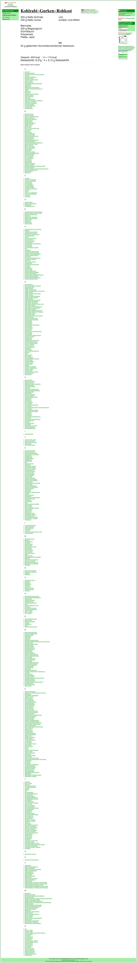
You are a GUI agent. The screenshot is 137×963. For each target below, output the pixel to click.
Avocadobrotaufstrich (30, 105)
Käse (26, 462)
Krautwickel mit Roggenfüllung (32, 497)
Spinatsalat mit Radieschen (31, 764)
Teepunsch (27, 784)
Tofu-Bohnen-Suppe (30, 796)
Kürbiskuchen (28, 512)
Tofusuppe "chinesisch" (30, 826)
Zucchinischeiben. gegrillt (31, 940)
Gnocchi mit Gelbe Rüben (31, 343)
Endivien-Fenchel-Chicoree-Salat (33, 213)
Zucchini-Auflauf (29, 934)
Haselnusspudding (29, 395)
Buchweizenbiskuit (29, 165)
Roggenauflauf (28, 657)
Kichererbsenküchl (29, 470)
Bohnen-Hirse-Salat (30, 146)
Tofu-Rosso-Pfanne (29, 813)
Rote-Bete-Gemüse (29, 675)
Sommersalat (28, 745)
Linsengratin (28, 529)
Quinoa (26, 625)
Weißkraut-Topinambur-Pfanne (32, 900)
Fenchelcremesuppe (30, 241)
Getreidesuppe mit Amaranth (32, 340)
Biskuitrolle (27, 131)
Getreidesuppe (28, 339)
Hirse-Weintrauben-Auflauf (31, 410)
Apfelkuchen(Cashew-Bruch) (32, 87)
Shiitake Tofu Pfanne (30, 737)
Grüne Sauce (28, 356)
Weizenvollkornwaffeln (30, 909)
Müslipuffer (27, 565)
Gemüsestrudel (28, 329)
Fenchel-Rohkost (29, 239)
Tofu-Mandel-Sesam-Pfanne (32, 808)
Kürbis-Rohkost (28, 509)
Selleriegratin (28, 729)
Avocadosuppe (28, 107)
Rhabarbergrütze (29, 645)
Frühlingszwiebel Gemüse (31, 279)
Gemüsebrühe (28, 321)
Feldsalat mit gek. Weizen (31, 232)
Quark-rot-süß (28, 620)
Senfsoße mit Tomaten (30, 733)
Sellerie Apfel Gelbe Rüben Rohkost (34, 726)
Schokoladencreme (29, 713)
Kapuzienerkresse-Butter (31, 453)
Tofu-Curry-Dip (28, 804)
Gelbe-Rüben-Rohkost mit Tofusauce (34, 312)
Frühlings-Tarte (28, 269)
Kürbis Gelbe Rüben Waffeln (32, 504)
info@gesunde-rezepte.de (68, 960)
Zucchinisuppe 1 (29, 944)
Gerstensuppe (28, 338)
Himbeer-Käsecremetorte (31, 397)
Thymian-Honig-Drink (30, 786)
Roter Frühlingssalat (30, 684)
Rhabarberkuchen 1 (30, 648)
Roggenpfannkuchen (30, 658)
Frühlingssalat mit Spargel (31, 276)
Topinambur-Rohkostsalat (31, 846)
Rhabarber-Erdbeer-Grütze (31, 640)
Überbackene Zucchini (30, 854)
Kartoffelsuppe (28, 461)
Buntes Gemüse (29, 171)
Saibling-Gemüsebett (30, 691)
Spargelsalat (28, 754)
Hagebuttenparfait (29, 392)
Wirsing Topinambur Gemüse (32, 914)
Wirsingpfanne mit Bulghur (31, 922)
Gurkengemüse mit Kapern (31, 372)
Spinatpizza (28, 762)
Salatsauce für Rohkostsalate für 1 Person (35, 693)
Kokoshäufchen (29, 484)
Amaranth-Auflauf (29, 78)
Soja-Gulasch (28, 742)
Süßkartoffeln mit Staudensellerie (33, 775)
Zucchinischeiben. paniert (31, 942)
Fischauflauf (28, 250)
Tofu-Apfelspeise (29, 795)
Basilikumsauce (29, 120)
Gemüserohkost (29, 327)
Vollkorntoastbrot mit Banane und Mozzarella (36, 883)
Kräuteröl (27, 493)
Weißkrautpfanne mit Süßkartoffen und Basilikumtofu (38, 902)
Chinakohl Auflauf (29, 186)
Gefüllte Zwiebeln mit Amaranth (32, 300)
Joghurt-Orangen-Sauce (31, 442)
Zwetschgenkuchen (29, 952)
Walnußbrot (27, 893)
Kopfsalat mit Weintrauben (31, 487)
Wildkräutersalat (29, 913)
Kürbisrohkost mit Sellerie (31, 517)
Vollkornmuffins (28, 874)
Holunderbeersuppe (30, 427)
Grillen (26, 353)
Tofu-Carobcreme (29, 801)
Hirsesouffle (28, 424)
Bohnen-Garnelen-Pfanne (31, 144)
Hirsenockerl (28, 418)
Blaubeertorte (28, 132)
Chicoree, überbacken (30, 181)
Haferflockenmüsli (29, 382)
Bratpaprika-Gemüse (30, 152)
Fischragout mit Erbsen (30, 259)
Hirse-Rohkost (28, 408)
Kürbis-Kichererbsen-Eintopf (32, 508)
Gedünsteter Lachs (29, 287)
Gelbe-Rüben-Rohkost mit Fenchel (33, 310)
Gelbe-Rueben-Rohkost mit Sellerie (34, 315)
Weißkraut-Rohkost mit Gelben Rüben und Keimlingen (38, 898)
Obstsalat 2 (27, 582)
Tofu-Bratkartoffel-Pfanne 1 (31, 797)
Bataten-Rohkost (29, 124)
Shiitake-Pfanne (29, 738)
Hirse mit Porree (29, 402)
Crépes (26, 191)
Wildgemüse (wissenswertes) (32, 911)
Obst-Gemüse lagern (30, 580)
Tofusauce (27, 822)
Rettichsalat (28, 637)
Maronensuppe (28, 552)
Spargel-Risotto (29, 751)
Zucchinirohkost (29, 938)
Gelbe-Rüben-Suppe (30, 313)
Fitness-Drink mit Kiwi (30, 262)
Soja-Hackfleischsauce (30, 743)
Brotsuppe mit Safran (30, 163)
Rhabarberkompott (29, 646)
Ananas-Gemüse (29, 82)
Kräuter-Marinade (29, 488)
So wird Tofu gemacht (30, 739)
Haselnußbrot (28, 393)
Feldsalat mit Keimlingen (31, 233)
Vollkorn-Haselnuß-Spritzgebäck (33, 869)
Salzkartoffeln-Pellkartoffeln (31, 695)
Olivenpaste (28, 586)
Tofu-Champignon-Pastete (31, 803)
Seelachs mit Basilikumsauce (32, 721)
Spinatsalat (27, 763)
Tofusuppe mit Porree (30, 829)
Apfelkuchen (28, 86)
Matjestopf (27, 558)
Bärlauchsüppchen (29, 118)
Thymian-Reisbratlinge (30, 787)
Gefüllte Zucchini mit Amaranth (32, 296)
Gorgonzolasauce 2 (30, 347)
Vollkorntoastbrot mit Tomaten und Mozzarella (36, 887)
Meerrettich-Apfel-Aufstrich (31, 559)
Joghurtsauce (28, 443)
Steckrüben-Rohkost (30, 768)
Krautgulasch (28, 496)
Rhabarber (27, 639)
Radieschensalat (29, 635)
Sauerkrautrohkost (29, 706)
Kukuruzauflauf (28, 501)
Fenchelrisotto (28, 245)
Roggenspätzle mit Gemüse (32, 662)
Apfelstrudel (28, 91)
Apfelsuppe (27, 92)
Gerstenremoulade (29, 336)
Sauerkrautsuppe (29, 707)
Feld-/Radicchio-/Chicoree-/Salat (33, 229)
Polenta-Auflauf (28, 610)
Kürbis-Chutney (29, 506)
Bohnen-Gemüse (29, 145)
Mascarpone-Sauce (30, 553)
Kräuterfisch (28, 491)
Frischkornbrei (28, 263)
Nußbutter (27, 573)
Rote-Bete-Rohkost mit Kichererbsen (34, 682)
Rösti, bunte (28, 669)
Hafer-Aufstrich (28, 380)
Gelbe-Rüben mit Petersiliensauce (33, 306)
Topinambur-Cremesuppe (31, 840)
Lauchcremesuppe (29, 526)
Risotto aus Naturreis (30, 653)
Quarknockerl (28, 624)
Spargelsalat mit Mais (30, 755)
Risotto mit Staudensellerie (31, 654)
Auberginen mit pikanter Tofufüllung (34, 100)
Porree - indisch (29, 612)
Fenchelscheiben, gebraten (31, 247)
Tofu (26, 791)
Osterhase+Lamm (29, 588)
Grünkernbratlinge (29, 361)
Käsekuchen (28, 465)
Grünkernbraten (29, 360)
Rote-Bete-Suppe (29, 683)
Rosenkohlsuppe (29, 667)
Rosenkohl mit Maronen (31, 665)
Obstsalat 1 (27, 581)
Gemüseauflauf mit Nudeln (31, 319)
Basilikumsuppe (29, 122)
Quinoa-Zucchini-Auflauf (31, 626)
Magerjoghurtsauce (29, 539)
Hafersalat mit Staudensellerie (32, 390)
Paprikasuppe (28, 599)
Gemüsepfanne (28, 323)
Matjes (26, 554)
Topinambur (28, 839)
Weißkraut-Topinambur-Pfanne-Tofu (34, 901)
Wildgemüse (28, 910)
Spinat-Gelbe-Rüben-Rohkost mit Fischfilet (35, 759)
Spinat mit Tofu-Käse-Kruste (32, 758)
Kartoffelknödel (28, 457)
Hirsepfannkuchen (29, 420)
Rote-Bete (27, 673)
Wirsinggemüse (29, 916)
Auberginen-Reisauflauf (31, 103)
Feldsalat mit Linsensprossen (32, 234)
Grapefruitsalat (28, 349)
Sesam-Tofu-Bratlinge (30, 734)
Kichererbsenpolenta (30, 471)
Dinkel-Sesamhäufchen (31, 203)
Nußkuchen (27, 574)
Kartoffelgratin (28, 456)
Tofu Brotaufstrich (29, 792)
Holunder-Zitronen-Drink (31, 425)
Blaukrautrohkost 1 (29, 137)
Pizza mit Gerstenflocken (31, 609)
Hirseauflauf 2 (28, 414)
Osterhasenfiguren (29, 589)
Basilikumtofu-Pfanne (30, 123)
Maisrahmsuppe (29, 541)
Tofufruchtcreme (29, 818)
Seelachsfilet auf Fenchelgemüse (33, 723)
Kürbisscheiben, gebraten (31, 518)
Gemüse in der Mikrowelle (31, 318)
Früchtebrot (27, 267)
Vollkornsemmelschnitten (31, 878)
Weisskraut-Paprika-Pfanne (31, 907)
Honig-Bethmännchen (30, 428)
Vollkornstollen (28, 881)
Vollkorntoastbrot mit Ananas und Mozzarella (36, 882)
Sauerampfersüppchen (30, 702)
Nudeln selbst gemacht (30, 570)
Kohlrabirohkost (29, 482)
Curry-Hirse (27, 196)
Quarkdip (27, 623)
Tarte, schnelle (28, 783)
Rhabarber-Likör (29, 643)
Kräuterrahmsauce (29, 495)
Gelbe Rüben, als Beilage (31, 302)
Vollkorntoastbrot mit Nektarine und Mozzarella (36, 886)
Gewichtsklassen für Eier (31, 342)
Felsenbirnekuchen (29, 235)
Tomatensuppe (28, 838)
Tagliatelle (27, 782)
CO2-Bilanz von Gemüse (31, 188)
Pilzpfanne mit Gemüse (30, 608)
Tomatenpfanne (29, 834)
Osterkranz (27, 590)
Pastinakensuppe (29, 601)
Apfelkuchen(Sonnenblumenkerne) (33, 88)
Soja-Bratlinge (28, 741)
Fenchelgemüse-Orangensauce (33, 243)
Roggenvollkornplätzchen (31, 663)
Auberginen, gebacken (30, 102)
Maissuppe (27, 542)
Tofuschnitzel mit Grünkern (31, 825)
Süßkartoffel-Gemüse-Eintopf (32, 772)
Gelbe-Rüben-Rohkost (30, 309)
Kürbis (26, 502)
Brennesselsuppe (29, 155)
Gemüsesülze (28, 330)
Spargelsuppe (28, 756)
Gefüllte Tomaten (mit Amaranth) (33, 293)
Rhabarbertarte (28, 650)
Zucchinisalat (28, 939)
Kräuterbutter (28, 489)
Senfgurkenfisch (29, 732)
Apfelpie (27, 90)
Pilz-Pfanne (27, 606)
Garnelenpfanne (29, 284)
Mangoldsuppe (28, 549)
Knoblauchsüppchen (30, 478)
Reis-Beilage (28, 636)
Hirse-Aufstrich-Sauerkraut (31, 405)
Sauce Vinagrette (29, 699)
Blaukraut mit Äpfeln (30, 135)
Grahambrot (28, 348)
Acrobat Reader (88, 961)
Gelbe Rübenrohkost (30, 305)
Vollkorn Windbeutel (30, 868)
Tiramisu (27, 789)
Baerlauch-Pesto (29, 114)
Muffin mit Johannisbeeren (31, 562)
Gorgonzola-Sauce (29, 345)
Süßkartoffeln (28, 773)
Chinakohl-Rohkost (29, 187)
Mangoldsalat (28, 548)
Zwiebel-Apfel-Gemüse (30, 953)
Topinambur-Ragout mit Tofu (32, 843)
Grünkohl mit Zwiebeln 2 (31, 368)
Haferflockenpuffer (29, 385)
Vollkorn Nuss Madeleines (31, 866)
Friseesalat (27, 265)
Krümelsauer (28, 500)
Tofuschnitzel (28, 823)
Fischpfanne (28, 256)
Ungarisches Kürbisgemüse (32, 859)
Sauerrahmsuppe (29, 708)
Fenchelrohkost (28, 246)
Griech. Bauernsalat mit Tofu (32, 351)
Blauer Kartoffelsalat (30, 133)
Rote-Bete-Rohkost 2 (30, 680)
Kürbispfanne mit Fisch (30, 514)
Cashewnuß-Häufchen (30, 179)
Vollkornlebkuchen (29, 873)
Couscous (27, 190)
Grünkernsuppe (29, 364)
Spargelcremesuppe (30, 753)
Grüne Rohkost (28, 355)
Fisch (26, 249)
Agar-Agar (27, 72)
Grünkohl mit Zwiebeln (30, 366)
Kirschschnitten (28, 476)
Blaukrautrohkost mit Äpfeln (31, 140)
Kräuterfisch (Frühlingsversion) (32, 492)
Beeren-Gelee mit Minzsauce (32, 128)
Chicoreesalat (28, 182)
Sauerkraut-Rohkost (30, 704)
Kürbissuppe (28, 519)
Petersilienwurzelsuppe (31, 603)
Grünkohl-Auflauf (29, 369)
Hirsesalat (27, 422)
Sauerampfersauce (29, 700)
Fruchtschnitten (28, 268)
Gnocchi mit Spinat (29, 344)
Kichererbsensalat (29, 472)
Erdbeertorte (28, 221)
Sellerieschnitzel (29, 730)
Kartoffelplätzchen (29, 458)
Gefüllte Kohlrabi (29, 288)
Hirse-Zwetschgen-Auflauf (31, 411)
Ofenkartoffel (28, 584)
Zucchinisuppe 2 (29, 946)
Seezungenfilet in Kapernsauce (33, 724)
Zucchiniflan (28, 935)
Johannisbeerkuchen (30, 445)
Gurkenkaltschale (29, 373)
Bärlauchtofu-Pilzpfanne (31, 119)
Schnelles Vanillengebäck (31, 712)
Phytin (26, 604)
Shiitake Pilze (28, 736)
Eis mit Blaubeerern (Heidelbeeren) (34, 212)
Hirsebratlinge (28, 415)
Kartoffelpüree (28, 459)
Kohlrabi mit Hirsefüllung (31, 479)
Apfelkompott (28, 85)
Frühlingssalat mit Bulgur (31, 273)
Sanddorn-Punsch (29, 696)
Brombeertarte (28, 162)
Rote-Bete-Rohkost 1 (30, 679)
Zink (26, 929)
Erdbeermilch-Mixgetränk (31, 218)
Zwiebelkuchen (28, 955)
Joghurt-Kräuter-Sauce (30, 439)
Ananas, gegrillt (29, 81)
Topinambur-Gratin (29, 842)
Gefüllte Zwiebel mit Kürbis (31, 297)
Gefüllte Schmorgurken (30, 289)
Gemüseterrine (28, 332)
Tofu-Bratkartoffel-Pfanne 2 (31, 799)
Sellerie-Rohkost (29, 728)
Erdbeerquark (28, 219)
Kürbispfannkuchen (29, 515)
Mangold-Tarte (28, 545)
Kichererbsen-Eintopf (30, 467)
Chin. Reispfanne (29, 185)
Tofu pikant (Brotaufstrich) (31, 793)
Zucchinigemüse (29, 936)
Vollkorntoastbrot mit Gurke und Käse (34, 885)
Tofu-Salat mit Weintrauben (31, 814)
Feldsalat (27, 230)
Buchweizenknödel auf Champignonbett (35, 166)
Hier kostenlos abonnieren (125, 15)
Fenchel (27, 237)
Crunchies (27, 195)
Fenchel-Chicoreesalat (30, 238)
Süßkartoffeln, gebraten (30, 776)
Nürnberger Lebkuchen (30, 572)
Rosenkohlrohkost (29, 666)
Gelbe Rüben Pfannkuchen (31, 301)
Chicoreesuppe (28, 183)
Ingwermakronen (29, 434)
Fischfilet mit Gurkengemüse (32, 251)
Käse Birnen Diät (29, 463)
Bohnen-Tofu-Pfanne (30, 148)
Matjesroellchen (29, 555)
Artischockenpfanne (30, 99)
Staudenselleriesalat (30, 766)
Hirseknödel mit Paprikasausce (32, 416)
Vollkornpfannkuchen (30, 876)
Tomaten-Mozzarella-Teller (31, 832)
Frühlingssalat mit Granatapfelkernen (34, 275)
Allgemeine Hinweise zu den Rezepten (34, 74)
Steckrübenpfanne (29, 769)
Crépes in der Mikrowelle (31, 192)
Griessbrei (27, 352)
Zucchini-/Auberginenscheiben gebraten (35, 933)
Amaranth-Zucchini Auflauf (31, 79)
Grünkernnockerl (29, 362)
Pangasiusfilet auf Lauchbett (32, 596)
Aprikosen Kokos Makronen (32, 94)
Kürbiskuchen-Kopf (29, 513)
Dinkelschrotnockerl (30, 206)
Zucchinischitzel (29, 943)
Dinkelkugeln (28, 205)
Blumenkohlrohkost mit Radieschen (34, 142)
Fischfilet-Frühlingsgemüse (31, 255)
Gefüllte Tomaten (29, 292)
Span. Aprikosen (29, 746)
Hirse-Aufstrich (28, 403)
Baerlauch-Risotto (29, 115)
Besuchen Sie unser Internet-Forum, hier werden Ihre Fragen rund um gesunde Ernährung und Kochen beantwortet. (126, 48)
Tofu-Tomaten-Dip (29, 817)
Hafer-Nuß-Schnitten (30, 381)
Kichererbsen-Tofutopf (30, 469)
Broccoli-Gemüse (29, 157)
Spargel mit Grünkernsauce (31, 750)
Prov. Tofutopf (28, 613)
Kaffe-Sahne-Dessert (30, 450)
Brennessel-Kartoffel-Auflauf (32, 153)
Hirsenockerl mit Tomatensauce (33, 419)
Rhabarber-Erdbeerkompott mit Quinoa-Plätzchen (37, 641)
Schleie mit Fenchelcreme (31, 711)
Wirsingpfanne (28, 919)
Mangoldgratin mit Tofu (30, 546)
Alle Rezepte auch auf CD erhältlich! (125, 33)
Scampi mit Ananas (29, 709)
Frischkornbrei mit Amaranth (32, 264)
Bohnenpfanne (28, 149)
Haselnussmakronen (30, 394)
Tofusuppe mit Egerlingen (31, 827)
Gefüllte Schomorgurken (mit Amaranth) (35, 291)
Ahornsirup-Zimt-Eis (30, 73)
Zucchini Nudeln (29, 930)
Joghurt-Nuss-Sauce (30, 441)
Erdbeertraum (28, 222)
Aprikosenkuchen (29, 96)
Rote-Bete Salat (29, 674)
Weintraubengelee (29, 897)
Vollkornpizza (28, 877)
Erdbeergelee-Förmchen (31, 217)
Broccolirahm (28, 159)
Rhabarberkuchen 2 (30, 649)
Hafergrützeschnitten (30, 386)
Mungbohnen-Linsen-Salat (31, 563)
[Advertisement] (41, 4)
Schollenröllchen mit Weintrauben (33, 715)
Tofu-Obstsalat (28, 810)
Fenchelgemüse (29, 242)
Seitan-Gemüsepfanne (30, 725)
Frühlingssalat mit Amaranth (32, 272)
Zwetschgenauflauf (29, 948)
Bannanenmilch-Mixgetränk (32, 116)
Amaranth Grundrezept (30, 77)
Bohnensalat (28, 150)
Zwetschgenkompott (30, 951)
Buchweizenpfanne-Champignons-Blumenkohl (36, 168)
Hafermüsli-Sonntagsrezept (31, 389)
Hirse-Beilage (28, 406)
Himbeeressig (28, 398)
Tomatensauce (28, 836)
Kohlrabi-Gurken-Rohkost (31, 480)
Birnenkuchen (28, 129)
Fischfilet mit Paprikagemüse (32, 252)
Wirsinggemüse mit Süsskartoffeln (33, 918)
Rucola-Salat (28, 686)
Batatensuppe (28, 125)
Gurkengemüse (28, 370)
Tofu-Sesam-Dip (29, 816)
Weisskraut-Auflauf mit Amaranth (33, 906)
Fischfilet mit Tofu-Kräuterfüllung (33, 254)
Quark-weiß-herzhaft (30, 621)
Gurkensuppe (28, 374)
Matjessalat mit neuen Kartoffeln (33, 557)
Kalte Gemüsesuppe (30, 452)
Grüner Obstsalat (29, 357)
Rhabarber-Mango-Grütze (31, 644)
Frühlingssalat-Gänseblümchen (33, 277)
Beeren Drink (28, 127)
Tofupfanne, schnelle (30, 821)
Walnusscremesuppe (30, 894)
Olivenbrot (27, 585)
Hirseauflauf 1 (28, 412)
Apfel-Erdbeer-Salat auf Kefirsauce (33, 83)
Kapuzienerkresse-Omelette (32, 454)
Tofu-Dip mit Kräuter (30, 805)
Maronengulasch (29, 550)
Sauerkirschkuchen (29, 703)
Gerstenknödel (28, 334)
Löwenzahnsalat (29, 533)
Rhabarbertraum (29, 652)
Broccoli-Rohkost (29, 158)
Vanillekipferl (28, 865)
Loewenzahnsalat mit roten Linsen (33, 532)
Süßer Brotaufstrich (29, 771)
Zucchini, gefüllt (29, 931)
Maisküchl (27, 540)
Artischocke (27, 98)
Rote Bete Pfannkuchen (31, 670)
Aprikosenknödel (29, 95)
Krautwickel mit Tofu (30, 499)
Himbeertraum (28, 401)
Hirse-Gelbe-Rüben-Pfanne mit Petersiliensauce (37, 407)
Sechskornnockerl (29, 719)
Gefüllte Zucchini (29, 295)
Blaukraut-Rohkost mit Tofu (31, 136)
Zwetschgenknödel (29, 950)
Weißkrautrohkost (29, 903)
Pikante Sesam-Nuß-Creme (32, 605)
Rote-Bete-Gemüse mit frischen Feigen (34, 678)
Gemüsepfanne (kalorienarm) (32, 325)
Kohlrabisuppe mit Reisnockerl (32, 483)
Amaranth (27, 75)
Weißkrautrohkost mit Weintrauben (33, 905)
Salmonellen (28, 694)
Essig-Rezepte (28, 223)
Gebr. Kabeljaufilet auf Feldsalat (33, 285)
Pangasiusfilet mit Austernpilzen (33, 597)
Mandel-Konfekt (29, 544)
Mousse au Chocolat (30, 561)
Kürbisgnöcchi (28, 510)
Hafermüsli (27, 388)
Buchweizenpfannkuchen (31, 170)
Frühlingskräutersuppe (30, 271)
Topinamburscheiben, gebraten (32, 847)
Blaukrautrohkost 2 (29, 138)
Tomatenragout (28, 835)
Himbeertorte (28, 399)
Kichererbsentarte (29, 475)
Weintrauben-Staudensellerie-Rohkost (34, 896)
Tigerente (27, 788)
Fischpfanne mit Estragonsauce (33, 258)
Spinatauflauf (28, 760)
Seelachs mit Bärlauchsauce (32, 720)
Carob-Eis (27, 178)
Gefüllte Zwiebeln (29, 299)
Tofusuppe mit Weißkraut (31, 830)
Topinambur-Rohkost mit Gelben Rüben (35, 844)
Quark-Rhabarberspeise (31, 619)
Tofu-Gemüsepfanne (30, 806)
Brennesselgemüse (29, 154)
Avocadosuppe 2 (29, 108)
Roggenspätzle (28, 661)
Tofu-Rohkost (28, 812)
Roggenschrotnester (30, 659)
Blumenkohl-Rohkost (30, 141)
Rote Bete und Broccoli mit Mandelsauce (35, 671)
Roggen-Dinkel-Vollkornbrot (32, 656)
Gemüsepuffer (28, 326)
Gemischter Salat (29, 317)
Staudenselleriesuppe (30, 767)
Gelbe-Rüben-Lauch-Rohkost (32, 308)
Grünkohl (27, 365)
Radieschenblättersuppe (31, 632)
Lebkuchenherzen (29, 528)
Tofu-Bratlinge (28, 800)
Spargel (27, 747)
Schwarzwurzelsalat (30, 717)
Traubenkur (27, 848)
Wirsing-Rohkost (29, 915)
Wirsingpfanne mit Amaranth (32, 920)
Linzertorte (27, 530)
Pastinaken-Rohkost (30, 600)
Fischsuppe (27, 260)
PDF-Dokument (6, 17)
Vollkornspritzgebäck (30, 880)
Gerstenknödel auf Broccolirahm (33, 335)
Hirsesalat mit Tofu (29, 423)
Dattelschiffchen (29, 202)
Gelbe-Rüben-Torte (29, 314)
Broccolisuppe (28, 161)
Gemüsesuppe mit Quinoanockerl (33, 331)
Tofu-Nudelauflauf (29, 809)
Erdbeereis (27, 215)
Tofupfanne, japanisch (30, 819)
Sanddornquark (29, 698)
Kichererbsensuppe (30, 474)
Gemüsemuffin (28, 322)
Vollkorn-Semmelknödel (31, 870)
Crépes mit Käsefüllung (30, 194)
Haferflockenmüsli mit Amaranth (33, 384)
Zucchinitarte (28, 947)
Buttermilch (27, 172)
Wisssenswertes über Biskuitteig (33, 923)
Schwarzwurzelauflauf (30, 716)
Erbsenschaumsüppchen (31, 214)
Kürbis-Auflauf (28, 505)
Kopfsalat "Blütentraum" (31, 485)
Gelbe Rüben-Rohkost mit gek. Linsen (34, 304)
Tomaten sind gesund (30, 831)
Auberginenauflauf (29, 104)
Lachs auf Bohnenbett (30, 525)
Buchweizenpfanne (29, 167)
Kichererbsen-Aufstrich (30, 466)
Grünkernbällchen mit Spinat (32, 358)
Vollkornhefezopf (29, 872)
